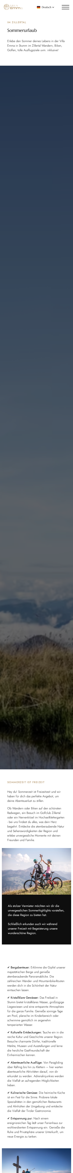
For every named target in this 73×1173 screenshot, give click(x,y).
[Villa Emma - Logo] (13, 7)
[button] (45, 7)
